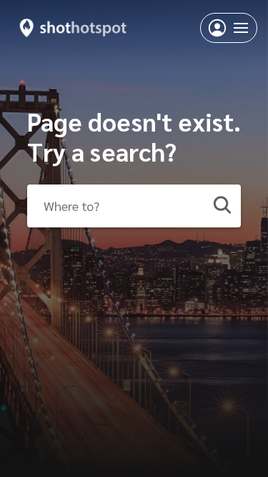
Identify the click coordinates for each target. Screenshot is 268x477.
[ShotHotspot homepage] (73, 27)
